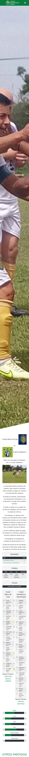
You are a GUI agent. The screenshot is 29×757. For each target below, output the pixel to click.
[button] (25, 2)
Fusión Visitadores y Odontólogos (11, 562)
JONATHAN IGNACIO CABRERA (8, 679)
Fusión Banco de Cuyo (8, 560)
